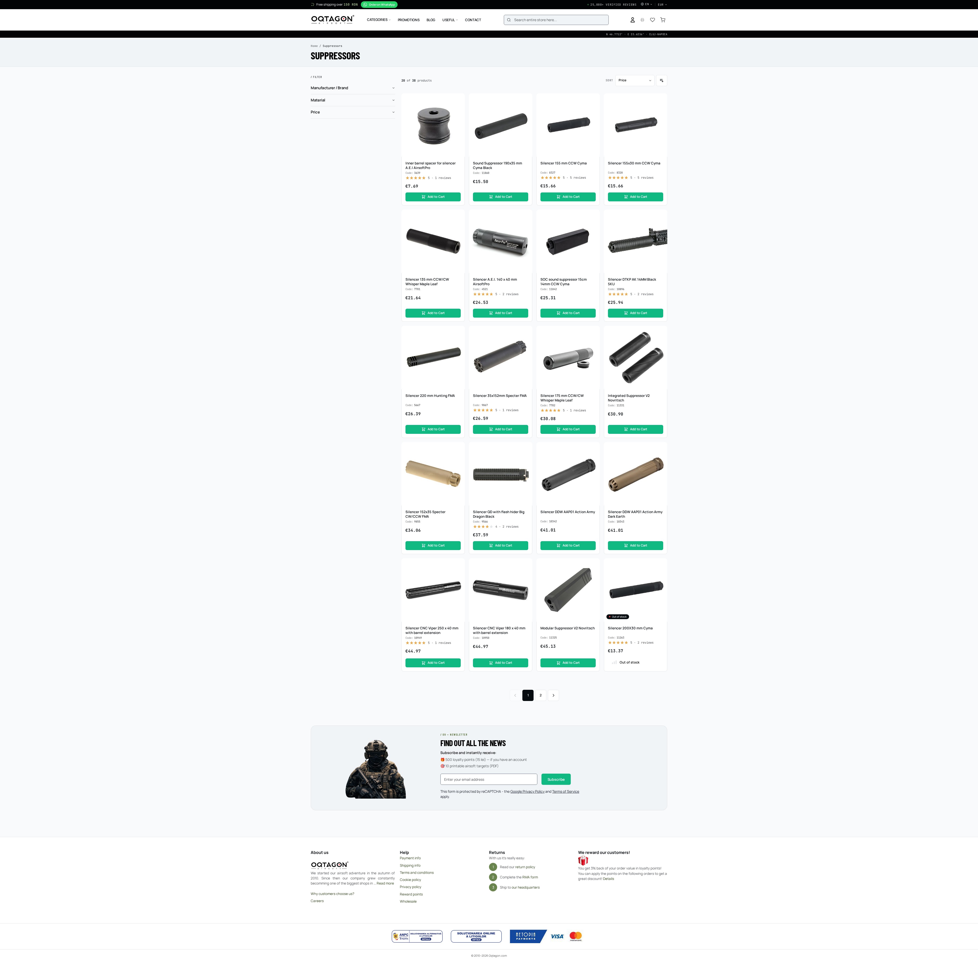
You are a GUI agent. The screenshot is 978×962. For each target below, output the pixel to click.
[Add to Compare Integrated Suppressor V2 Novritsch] (661, 342)
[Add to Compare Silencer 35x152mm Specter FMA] (526, 342)
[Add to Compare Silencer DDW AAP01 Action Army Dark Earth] (661, 458)
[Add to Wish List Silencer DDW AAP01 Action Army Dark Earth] (661, 449)
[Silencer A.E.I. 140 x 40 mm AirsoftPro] (500, 241)
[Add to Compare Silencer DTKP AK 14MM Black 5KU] (661, 226)
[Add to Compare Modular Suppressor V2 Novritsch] (593, 574)
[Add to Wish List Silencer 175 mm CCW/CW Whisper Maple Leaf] (593, 332)
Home (314, 46)
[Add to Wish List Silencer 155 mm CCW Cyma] (593, 100)
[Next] (553, 695)
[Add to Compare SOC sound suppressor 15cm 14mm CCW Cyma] (593, 226)
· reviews (439, 178)
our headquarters (526, 887)
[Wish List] (652, 19)
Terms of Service (565, 791)
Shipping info (410, 865)
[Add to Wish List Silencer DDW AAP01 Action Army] (593, 449)
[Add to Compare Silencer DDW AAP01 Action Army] (593, 458)
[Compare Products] (642, 19)
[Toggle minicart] (662, 19)
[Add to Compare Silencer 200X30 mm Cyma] (661, 574)
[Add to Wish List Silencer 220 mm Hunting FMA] (458, 332)
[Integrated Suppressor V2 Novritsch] (635, 357)
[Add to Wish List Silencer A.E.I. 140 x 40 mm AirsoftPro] (526, 216)
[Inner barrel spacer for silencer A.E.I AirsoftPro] (433, 125)
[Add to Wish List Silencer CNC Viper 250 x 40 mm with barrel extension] (458, 565)
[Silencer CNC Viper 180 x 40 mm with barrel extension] (500, 590)
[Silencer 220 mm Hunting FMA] (433, 357)
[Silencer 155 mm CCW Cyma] (568, 125)
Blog (431, 20)
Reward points (411, 894)
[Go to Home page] (333, 20)
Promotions (409, 20)
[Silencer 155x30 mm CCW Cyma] (635, 125)
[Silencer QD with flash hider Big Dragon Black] (500, 473)
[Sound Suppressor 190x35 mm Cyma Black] (500, 125)
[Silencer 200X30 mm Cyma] (635, 590)
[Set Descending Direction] (661, 80)
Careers (317, 901)
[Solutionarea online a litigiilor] (476, 936)
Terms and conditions (417, 872)
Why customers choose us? (332, 893)
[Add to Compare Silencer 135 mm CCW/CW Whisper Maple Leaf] (458, 226)
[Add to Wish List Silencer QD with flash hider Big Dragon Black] (526, 449)
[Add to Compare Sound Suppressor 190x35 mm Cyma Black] (526, 110)
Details (608, 878)
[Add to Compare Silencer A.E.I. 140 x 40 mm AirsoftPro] (526, 226)
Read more (385, 883)
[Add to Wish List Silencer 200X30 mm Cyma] (661, 565)
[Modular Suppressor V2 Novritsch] (568, 590)
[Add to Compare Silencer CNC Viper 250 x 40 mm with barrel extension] (458, 574)
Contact (473, 20)
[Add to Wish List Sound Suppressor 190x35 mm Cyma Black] (526, 100)
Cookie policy (410, 879)
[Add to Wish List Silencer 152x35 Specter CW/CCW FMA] (458, 449)
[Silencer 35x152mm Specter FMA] (500, 357)
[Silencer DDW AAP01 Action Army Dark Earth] (635, 473)
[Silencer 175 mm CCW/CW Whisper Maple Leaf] (568, 357)
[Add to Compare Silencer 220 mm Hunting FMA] (458, 342)
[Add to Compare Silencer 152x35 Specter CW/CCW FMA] (458, 458)
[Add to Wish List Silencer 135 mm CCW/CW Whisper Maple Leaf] (458, 216)
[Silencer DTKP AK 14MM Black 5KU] (635, 241)
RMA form (530, 877)
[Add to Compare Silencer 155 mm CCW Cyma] (593, 110)
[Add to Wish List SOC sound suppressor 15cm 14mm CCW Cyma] (593, 216)
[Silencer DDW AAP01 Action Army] (568, 473)
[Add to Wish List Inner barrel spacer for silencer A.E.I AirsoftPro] (458, 100)
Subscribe (556, 779)
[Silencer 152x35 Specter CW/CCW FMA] (433, 473)
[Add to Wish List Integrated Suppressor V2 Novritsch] (661, 332)
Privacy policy (410, 887)
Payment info (410, 858)
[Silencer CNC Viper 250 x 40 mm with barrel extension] (433, 590)
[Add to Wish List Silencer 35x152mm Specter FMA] (526, 332)
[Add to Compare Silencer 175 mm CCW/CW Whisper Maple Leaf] (593, 342)
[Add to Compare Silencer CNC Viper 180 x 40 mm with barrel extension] (526, 574)
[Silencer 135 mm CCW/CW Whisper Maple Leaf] (433, 241)
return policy (525, 867)
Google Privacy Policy (527, 791)
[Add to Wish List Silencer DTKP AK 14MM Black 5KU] (661, 216)
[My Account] (633, 20)
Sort (609, 80)
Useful (448, 20)
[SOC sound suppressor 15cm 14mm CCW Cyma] (568, 241)
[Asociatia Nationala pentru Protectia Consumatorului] (417, 936)
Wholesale (408, 901)
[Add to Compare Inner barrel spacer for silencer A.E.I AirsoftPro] (458, 110)
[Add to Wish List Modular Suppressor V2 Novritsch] (593, 565)
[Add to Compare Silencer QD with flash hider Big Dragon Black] (526, 458)
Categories (377, 19)
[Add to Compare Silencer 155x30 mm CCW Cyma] (661, 110)
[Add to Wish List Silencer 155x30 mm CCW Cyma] (661, 100)
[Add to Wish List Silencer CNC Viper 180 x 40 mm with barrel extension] (526, 565)
